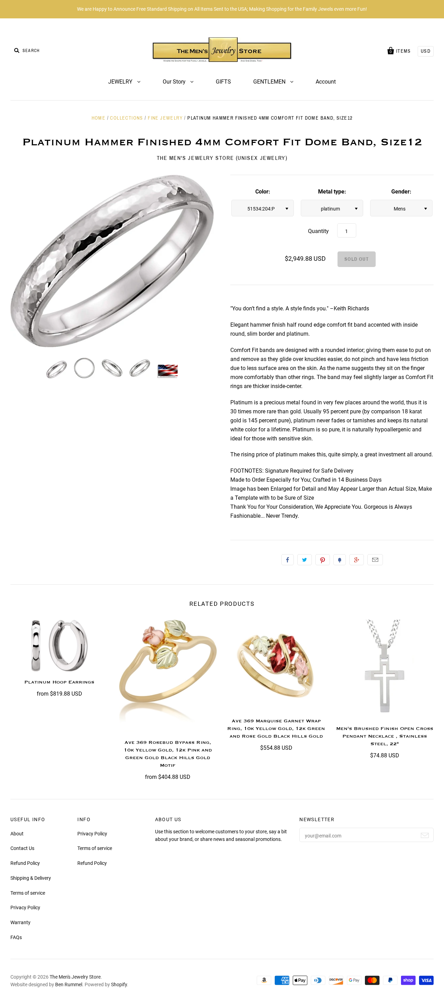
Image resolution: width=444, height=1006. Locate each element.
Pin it (322, 559)
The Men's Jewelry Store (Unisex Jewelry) (222, 158)
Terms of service (27, 893)
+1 (356, 559)
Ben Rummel (68, 984)
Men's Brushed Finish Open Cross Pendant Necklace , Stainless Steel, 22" (384, 736)
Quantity (318, 231)
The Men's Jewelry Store (75, 977)
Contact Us (22, 848)
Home (99, 118)
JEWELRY (121, 81)
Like (287, 559)
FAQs (16, 937)
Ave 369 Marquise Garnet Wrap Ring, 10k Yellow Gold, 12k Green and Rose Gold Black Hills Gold (276, 728)
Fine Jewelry (165, 118)
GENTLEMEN (270, 81)
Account (326, 81)
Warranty (20, 922)
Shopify (119, 984)
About (17, 833)
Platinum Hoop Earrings (59, 682)
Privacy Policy (25, 907)
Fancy (339, 559)
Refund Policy (25, 863)
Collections (126, 118)
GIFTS (223, 81)
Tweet (304, 559)
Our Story (175, 81)
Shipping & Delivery (30, 878)
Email (375, 559)
